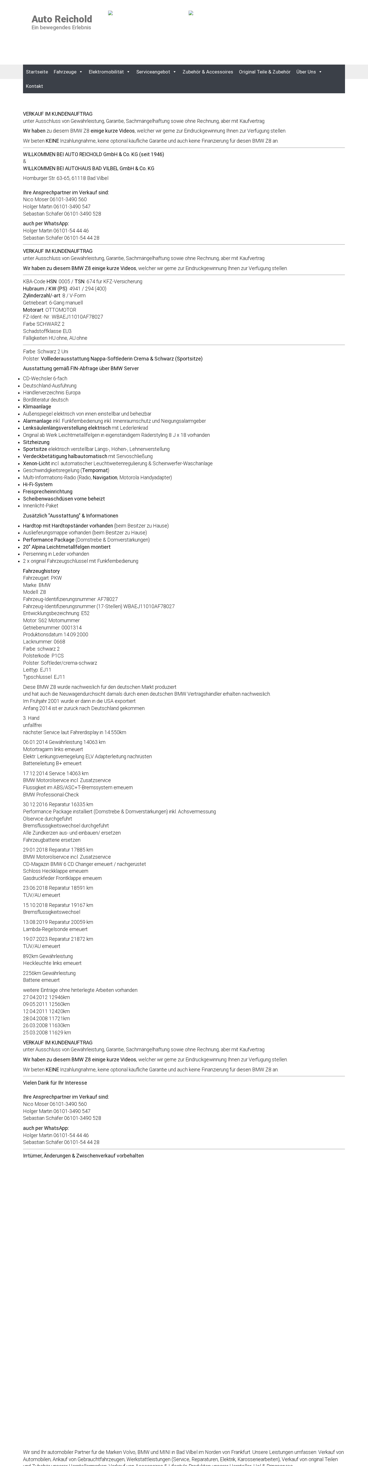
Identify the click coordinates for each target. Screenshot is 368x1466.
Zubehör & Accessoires (208, 72)
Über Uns (306, 72)
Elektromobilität (106, 72)
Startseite (37, 72)
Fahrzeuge (65, 72)
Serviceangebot (153, 72)
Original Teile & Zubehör (265, 72)
